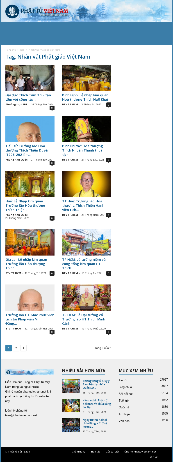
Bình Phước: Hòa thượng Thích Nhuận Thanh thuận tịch (83, 150)
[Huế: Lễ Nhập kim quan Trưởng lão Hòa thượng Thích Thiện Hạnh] (30, 184)
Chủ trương (78, 451)
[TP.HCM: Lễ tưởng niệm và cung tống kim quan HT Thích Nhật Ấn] (86, 242)
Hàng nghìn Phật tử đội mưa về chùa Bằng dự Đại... (97, 403)
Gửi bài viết (112, 451)
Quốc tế (124, 407)
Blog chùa (125, 387)
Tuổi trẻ (124, 400)
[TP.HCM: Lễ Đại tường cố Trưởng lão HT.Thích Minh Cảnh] (86, 297)
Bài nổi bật (126, 394)
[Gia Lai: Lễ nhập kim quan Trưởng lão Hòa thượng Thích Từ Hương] (30, 242)
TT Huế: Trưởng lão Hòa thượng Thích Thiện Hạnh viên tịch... (83, 205)
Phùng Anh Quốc (16, 159)
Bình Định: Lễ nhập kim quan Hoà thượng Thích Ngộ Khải (85, 97)
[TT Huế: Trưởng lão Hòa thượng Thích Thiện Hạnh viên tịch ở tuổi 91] (86, 184)
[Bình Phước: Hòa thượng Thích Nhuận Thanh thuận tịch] (86, 129)
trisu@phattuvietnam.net (21, 415)
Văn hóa (124, 421)
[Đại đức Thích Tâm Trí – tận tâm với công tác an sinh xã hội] (30, 78)
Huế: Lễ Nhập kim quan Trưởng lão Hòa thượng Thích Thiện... (25, 205)
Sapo (27, 451)
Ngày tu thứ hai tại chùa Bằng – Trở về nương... (95, 423)
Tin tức (123, 380)
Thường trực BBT (16, 104)
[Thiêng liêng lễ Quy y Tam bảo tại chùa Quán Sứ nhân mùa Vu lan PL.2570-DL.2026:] (71, 386)
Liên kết (153, 457)
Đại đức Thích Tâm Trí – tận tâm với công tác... (28, 97)
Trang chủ (10, 49)
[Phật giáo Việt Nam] (86, 11)
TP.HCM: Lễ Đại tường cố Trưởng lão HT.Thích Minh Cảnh (83, 319)
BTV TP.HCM (70, 104)
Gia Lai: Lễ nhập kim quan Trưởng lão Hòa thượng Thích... (26, 263)
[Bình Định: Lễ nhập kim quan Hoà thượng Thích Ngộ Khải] (86, 78)
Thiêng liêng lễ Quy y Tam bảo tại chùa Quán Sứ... (96, 384)
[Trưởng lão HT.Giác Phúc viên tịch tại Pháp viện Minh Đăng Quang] (30, 297)
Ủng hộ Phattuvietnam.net (140, 451)
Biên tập (95, 451)
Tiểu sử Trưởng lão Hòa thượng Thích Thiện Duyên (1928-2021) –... (27, 150)
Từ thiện (124, 414)
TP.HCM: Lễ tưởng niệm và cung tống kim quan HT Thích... (84, 263)
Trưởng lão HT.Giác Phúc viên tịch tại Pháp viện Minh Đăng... (29, 319)
